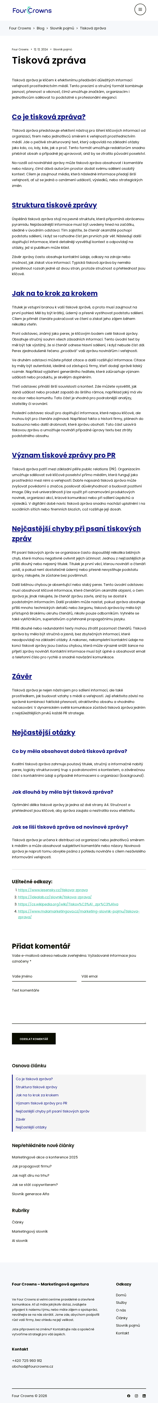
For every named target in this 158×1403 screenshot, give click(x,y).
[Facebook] (129, 1396)
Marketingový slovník (30, 1231)
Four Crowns (20, 49)
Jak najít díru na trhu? (30, 1175)
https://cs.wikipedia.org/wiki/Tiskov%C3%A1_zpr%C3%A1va (68, 904)
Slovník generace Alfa (30, 1194)
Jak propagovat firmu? (32, 1166)
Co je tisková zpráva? (34, 1079)
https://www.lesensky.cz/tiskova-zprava (53, 890)
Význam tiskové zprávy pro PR (41, 1103)
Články (18, 1222)
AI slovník (20, 1240)
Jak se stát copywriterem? (35, 1184)
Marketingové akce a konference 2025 (45, 1157)
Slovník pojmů (62, 49)
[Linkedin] (144, 1396)
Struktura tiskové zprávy (36, 1087)
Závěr (20, 1119)
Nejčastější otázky (31, 1127)
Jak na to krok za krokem (37, 1095)
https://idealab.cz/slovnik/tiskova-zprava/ (55, 897)
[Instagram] (136, 1396)
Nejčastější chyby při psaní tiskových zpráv (52, 1111)
